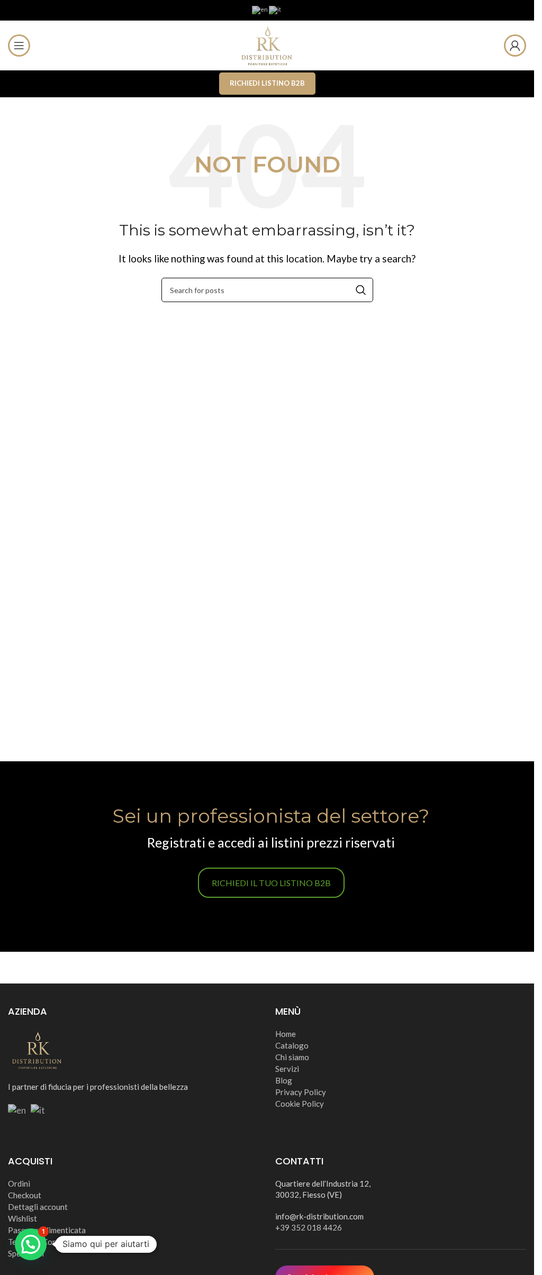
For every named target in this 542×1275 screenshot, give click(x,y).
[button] (31, 1244)
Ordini (19, 1183)
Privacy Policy (300, 1092)
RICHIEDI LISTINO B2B (267, 83)
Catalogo (292, 1045)
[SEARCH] (361, 290)
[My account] (515, 45)
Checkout (24, 1195)
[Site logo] (267, 44)
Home (285, 1034)
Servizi (287, 1068)
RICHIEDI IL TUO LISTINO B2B (271, 883)
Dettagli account (38, 1207)
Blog (283, 1080)
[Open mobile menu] (19, 45)
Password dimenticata (47, 1230)
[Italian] (275, 9)
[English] (260, 9)
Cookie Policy (299, 1103)
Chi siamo (292, 1057)
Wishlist (22, 1218)
